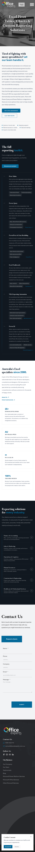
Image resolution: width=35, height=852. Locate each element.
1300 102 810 (9, 743)
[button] (17, 621)
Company (6, 664)
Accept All (8, 846)
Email (5, 672)
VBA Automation (28, 318)
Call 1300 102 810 (9, 116)
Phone (5, 656)
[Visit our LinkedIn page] (13, 755)
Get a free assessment (11, 110)
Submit (21, 704)
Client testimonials (7, 400)
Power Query (28, 227)
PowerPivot (29, 257)
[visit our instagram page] (7, 755)
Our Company (7, 764)
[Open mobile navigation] (32, 4)
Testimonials (7, 770)
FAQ (4, 832)
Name (5, 648)
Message (6, 680)
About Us (4, 397)
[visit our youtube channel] (10, 755)
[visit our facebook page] (4, 755)
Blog (4, 773)
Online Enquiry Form (9, 829)
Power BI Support (27, 350)
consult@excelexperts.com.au (15, 746)
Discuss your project (10, 166)
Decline (17, 846)
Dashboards (28, 286)
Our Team (6, 767)
